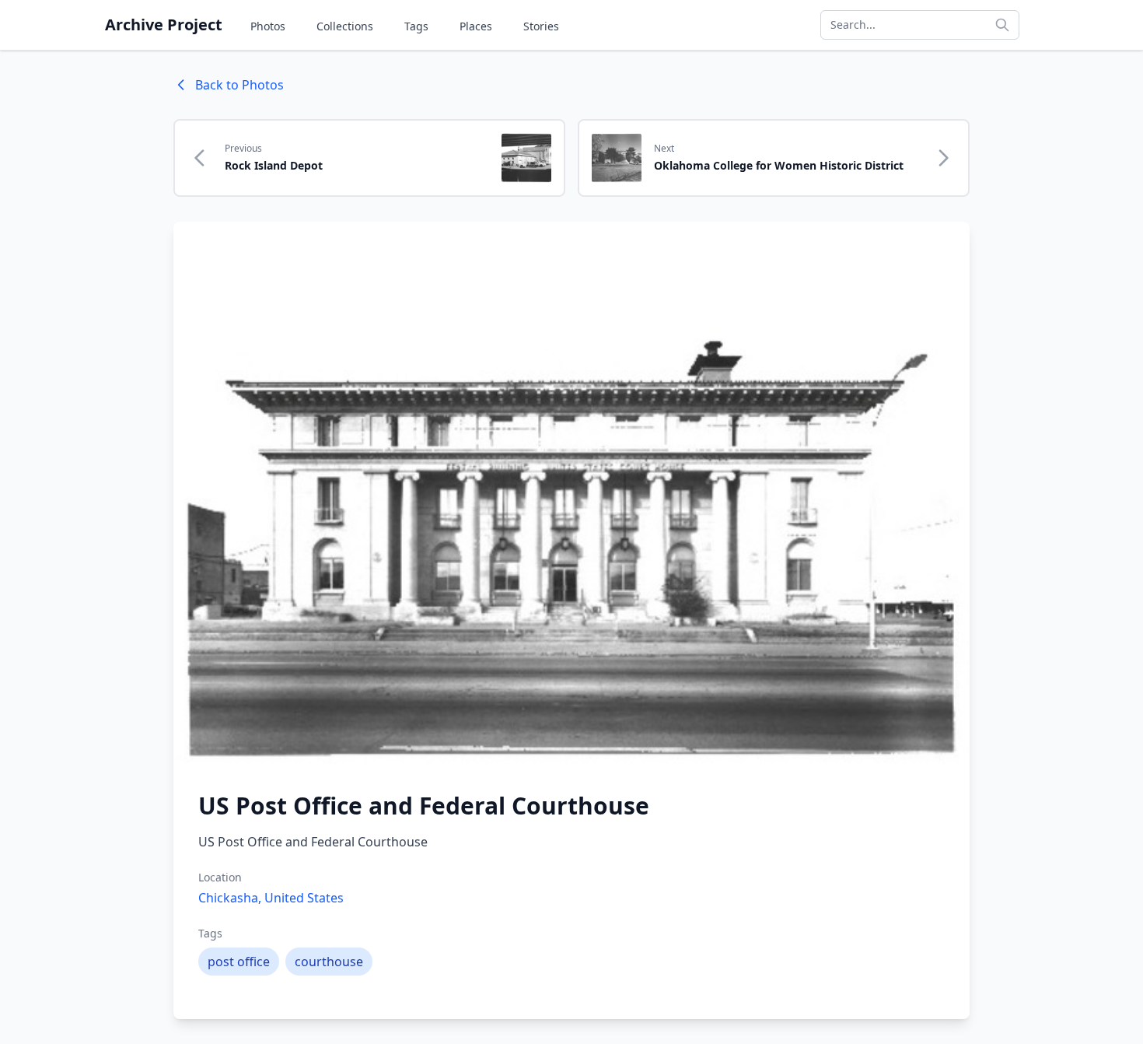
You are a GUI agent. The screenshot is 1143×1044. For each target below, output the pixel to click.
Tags (416, 26)
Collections (344, 26)
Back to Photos (239, 84)
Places (476, 26)
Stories (541, 26)
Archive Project (163, 24)
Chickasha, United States (271, 897)
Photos (267, 26)
